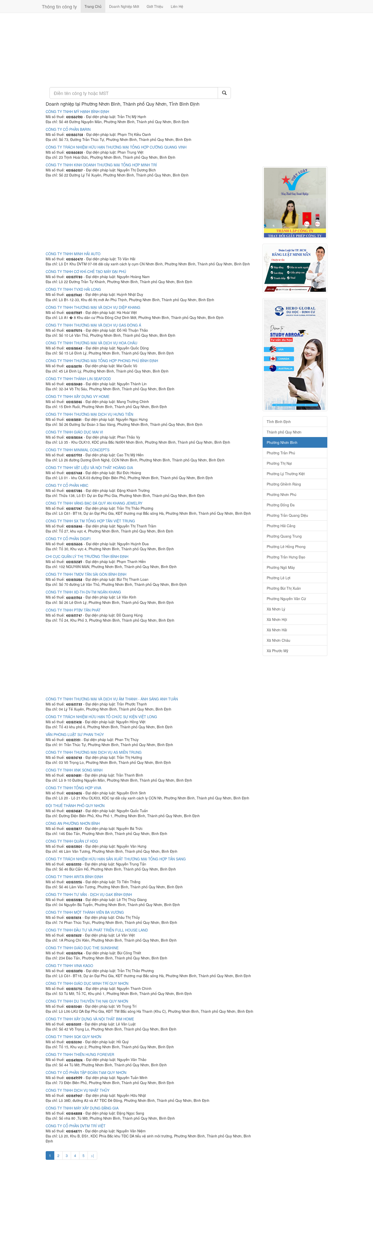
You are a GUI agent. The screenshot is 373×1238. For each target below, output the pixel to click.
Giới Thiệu (155, 6)
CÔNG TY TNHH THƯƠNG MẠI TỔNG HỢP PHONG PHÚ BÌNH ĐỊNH (102, 360)
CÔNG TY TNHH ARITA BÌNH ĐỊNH (74, 876)
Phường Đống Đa (281, 504)
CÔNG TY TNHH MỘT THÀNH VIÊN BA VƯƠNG (85, 912)
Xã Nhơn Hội (277, 619)
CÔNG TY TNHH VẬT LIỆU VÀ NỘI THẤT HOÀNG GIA (89, 467)
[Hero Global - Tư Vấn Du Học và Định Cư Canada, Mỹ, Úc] (295, 354)
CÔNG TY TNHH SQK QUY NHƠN (73, 1036)
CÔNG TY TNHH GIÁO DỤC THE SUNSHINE (82, 947)
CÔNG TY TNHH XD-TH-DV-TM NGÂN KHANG (83, 591)
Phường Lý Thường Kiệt (286, 473)
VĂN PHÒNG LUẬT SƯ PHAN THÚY (75, 734)
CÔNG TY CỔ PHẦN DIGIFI (68, 538)
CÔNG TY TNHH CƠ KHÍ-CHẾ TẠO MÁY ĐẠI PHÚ (86, 271)
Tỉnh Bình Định (279, 421)
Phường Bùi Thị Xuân (284, 588)
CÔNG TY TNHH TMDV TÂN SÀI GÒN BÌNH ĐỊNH (86, 574)
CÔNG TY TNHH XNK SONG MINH (74, 770)
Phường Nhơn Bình (282, 442)
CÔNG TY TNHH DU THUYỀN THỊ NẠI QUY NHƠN (87, 1001)
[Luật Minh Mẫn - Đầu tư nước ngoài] (295, 268)
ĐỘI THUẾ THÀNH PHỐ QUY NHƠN (75, 805)
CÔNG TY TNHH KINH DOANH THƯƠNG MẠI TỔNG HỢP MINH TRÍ (101, 164)
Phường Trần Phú (281, 452)
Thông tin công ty (59, 6)
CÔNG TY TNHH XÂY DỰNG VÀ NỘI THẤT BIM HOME (90, 1018)
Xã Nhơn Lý (276, 609)
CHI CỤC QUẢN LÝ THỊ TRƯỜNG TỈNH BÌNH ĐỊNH (87, 556)
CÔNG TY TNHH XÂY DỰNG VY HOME (77, 396)
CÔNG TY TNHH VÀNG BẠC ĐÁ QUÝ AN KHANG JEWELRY (94, 503)
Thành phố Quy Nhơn (284, 432)
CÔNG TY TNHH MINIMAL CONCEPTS (77, 449)
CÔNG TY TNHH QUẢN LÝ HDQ (72, 841)
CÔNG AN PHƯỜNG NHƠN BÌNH (73, 823)
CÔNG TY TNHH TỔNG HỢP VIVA (73, 787)
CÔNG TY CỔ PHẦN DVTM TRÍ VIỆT (76, 1125)
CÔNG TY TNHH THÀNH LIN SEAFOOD (78, 378)
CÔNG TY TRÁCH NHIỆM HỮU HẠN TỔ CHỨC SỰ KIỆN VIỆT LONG (101, 716)
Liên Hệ (177, 6)
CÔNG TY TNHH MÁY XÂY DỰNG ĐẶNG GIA (82, 1108)
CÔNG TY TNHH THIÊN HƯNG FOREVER (80, 1054)
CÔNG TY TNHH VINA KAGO (69, 965)
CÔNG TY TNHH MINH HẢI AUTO (73, 253)
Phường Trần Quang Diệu (287, 515)
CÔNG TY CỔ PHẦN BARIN (68, 129)
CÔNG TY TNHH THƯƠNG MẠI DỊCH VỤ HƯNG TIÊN (89, 414)
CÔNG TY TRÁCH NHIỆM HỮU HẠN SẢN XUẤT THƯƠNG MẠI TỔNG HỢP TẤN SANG (116, 858)
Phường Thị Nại (279, 463)
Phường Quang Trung (284, 536)
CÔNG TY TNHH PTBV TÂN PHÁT (73, 610)
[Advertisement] (150, 49)
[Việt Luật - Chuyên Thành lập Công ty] (295, 202)
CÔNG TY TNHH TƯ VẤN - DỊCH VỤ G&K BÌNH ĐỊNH (89, 894)
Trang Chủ (92, 6)
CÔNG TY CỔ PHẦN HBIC (67, 485)
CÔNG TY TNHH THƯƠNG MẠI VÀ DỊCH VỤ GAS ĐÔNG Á (93, 325)
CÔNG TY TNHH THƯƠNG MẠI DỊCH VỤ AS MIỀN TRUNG (94, 752)
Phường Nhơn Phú (281, 494)
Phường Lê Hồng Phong (286, 546)
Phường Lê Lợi (278, 577)
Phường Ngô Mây (281, 567)
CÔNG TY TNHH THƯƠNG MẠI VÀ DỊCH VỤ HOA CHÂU (91, 342)
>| (92, 1155)
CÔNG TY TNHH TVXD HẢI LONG (73, 289)
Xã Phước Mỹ (277, 650)
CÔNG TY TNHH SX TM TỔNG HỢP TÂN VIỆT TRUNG (90, 520)
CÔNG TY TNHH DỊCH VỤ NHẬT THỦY (77, 1090)
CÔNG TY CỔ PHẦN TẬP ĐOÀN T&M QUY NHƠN (86, 1072)
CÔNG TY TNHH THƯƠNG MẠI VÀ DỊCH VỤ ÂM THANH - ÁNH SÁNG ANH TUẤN (112, 698)
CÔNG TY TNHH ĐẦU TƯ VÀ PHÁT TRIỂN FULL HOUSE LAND (97, 929)
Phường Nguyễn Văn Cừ (286, 598)
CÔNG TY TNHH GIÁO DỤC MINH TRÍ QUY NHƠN (87, 983)
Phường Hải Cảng (281, 525)
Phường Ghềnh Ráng (284, 484)
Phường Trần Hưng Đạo (286, 556)
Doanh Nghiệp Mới (124, 6)
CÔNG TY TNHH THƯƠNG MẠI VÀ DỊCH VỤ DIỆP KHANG (93, 307)
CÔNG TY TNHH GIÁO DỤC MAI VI (74, 432)
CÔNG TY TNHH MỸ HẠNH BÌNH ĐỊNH (77, 111)
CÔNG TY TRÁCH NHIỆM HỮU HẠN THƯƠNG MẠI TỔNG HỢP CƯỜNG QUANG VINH (116, 147)
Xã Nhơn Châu (278, 640)
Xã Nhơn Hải (277, 629)
